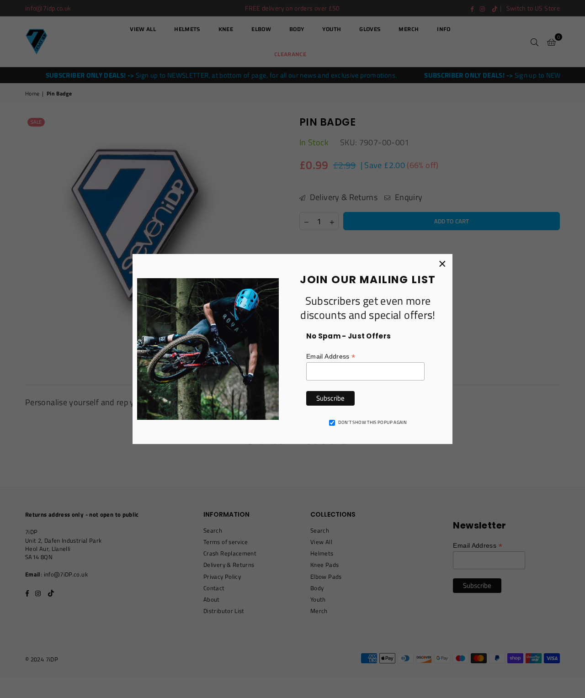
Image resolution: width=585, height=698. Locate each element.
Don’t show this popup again (372, 422)
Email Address (330, 356)
